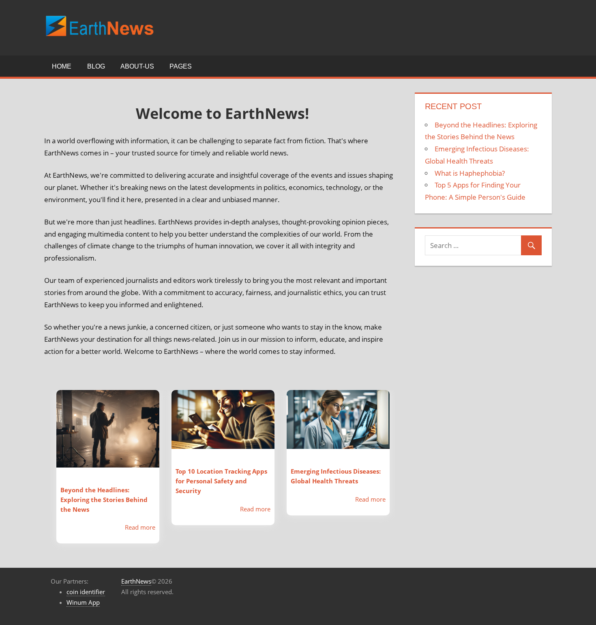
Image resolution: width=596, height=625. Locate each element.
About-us (137, 66)
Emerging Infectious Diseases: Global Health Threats (336, 476)
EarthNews (136, 581)
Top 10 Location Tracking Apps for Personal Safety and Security (221, 481)
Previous (44, 473)
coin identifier (85, 592)
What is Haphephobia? (470, 173)
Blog (96, 66)
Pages (180, 66)
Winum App (83, 602)
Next (401, 473)
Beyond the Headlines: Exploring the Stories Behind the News (104, 499)
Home (61, 66)
